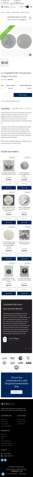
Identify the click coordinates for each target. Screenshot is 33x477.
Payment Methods (6, 441)
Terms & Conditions (6, 426)
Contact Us (16, 392)
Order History (21, 423)
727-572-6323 (5, 3)
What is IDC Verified (6, 445)
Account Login (21, 419)
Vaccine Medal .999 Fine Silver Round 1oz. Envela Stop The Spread (8, 209)
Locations (3, 436)
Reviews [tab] (28, 108)
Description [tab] (5, 108)
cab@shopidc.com (8, 456)
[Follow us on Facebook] (2, 460)
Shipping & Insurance (6, 443)
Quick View (8, 183)
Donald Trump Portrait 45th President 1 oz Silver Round (8, 280)
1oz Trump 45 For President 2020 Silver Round (24, 174)
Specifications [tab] (17, 108)
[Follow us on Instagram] (5, 460)
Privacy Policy (4, 423)
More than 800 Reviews (12, 309)
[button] (3, 474)
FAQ (2, 438)
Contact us (23, 19)
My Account (4, 421)
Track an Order (22, 421)
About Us (3, 434)
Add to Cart (23, 95)
